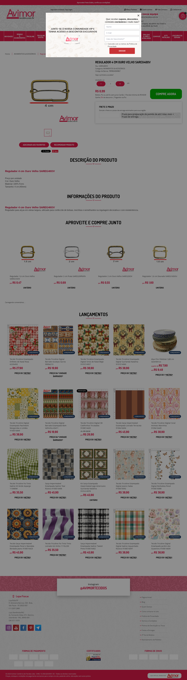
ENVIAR (122, 51)
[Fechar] (138, 15)
